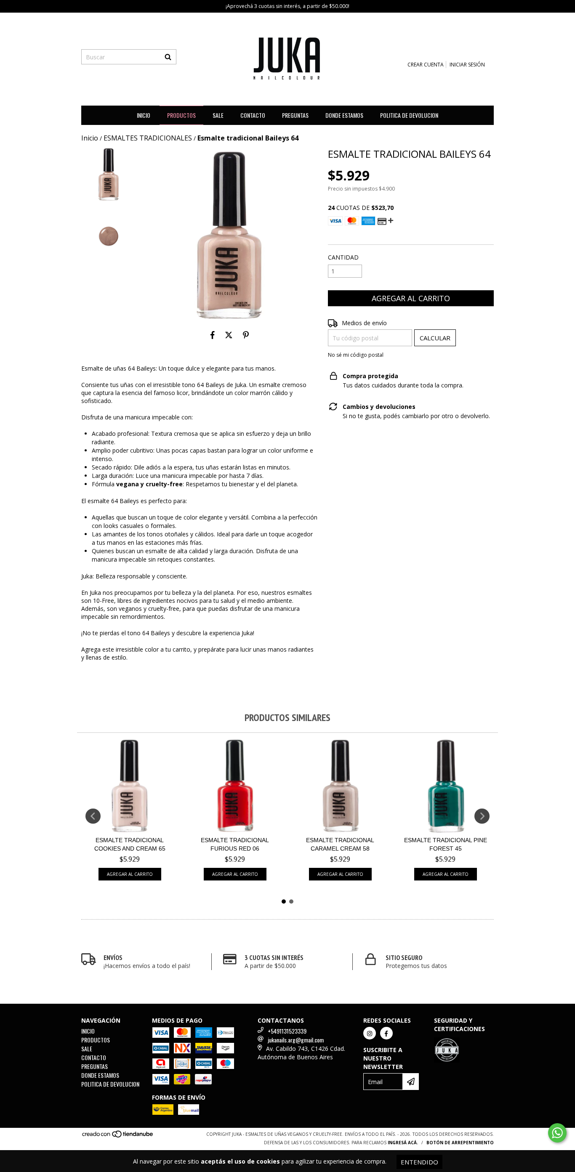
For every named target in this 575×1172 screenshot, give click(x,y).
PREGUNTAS (295, 115)
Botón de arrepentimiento (460, 1142)
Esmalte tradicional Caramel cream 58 (340, 844)
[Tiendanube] (118, 1136)
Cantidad (343, 257)
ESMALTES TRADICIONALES (148, 138)
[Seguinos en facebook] (386, 1033)
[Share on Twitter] (229, 335)
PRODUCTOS (181, 115)
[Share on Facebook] (212, 335)
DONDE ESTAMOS (344, 115)
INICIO (143, 115)
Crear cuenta (425, 64)
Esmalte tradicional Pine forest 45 (445, 844)
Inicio (89, 138)
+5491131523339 (287, 1030)
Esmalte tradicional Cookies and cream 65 (129, 844)
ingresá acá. (403, 1142)
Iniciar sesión (467, 64)
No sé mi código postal (355, 354)
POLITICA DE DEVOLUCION (409, 115)
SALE (218, 115)
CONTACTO (252, 115)
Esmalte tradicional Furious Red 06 (235, 844)
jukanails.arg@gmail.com (296, 1039)
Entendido (419, 1162)
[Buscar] (168, 56)
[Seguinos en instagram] (369, 1033)
